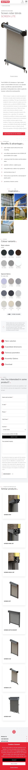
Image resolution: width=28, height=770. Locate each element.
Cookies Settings (14, 767)
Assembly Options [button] (11, 358)
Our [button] (4, 739)
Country (4, 426)
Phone (4, 412)
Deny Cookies (14, 763)
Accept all (14, 759)
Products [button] (4, 736)
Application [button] (4, 741)
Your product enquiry (7, 441)
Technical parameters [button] (12, 353)
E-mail (4, 404)
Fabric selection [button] (10, 341)
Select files (14, 437)
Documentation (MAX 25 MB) (10, 434)
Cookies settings (20, 750)
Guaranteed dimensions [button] (13, 347)
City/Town (5, 419)
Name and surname (7, 397)
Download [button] (8, 364)
